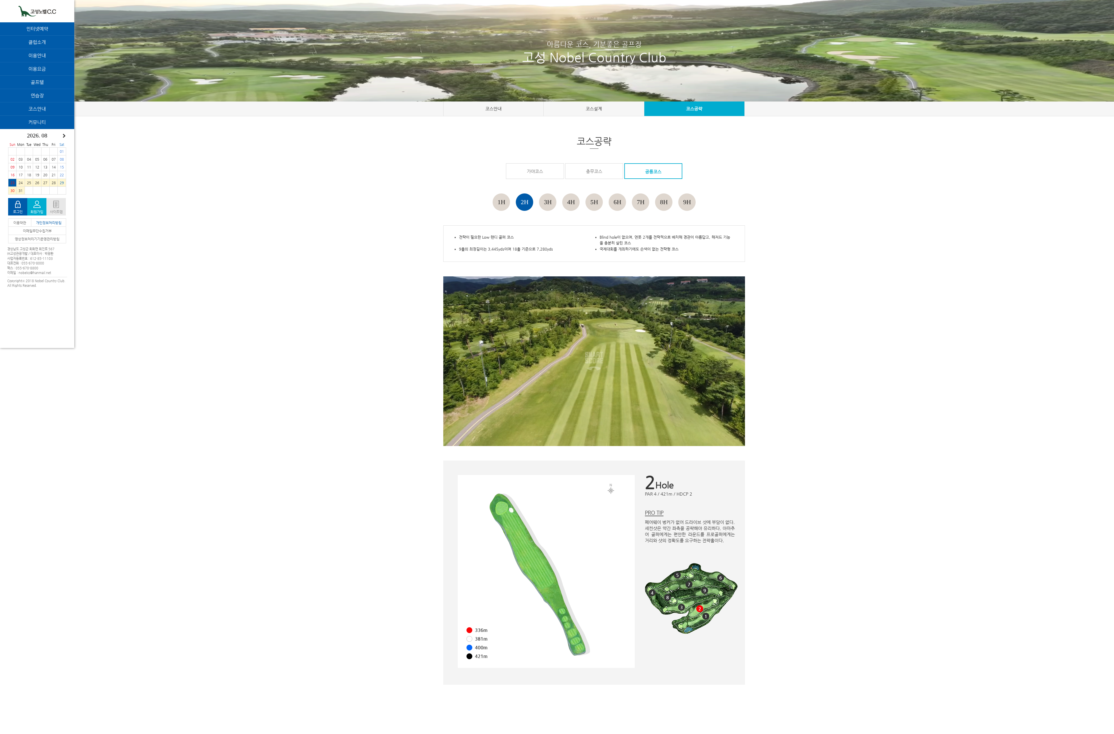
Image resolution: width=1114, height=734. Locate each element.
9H (687, 202)
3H (548, 202)
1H (501, 202)
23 (12, 183)
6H (617, 202)
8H (664, 202)
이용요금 (37, 69)
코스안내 (37, 109)
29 (62, 183)
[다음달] (64, 136)
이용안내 (37, 55)
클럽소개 (37, 42)
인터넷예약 (37, 29)
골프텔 (37, 82)
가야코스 (535, 171)
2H (525, 202)
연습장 (37, 95)
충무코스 (594, 171)
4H (571, 202)
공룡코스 (653, 171)
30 (12, 191)
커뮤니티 (37, 122)
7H (641, 202)
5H (594, 202)
